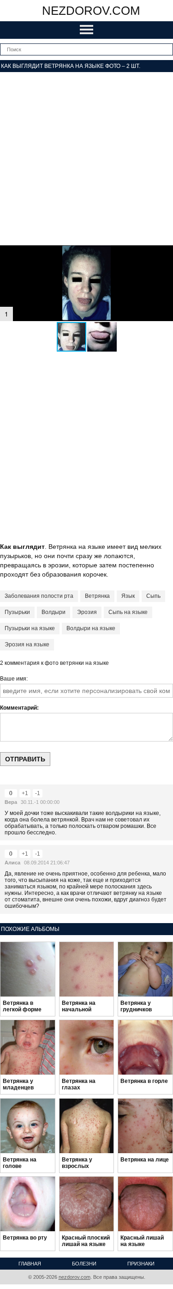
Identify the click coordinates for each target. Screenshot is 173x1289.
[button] (102, 337)
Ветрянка (97, 596)
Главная (29, 1263)
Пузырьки (17, 612)
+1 (25, 793)
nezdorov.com (91, 11)
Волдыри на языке (90, 628)
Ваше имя (13, 678)
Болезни (84, 1263)
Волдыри (54, 612)
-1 (37, 793)
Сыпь (153, 596)
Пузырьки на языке (30, 628)
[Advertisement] (86, 158)
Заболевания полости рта (39, 596)
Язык (128, 596)
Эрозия (87, 612)
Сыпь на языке (128, 612)
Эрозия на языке (27, 644)
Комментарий (18, 708)
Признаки (141, 1263)
